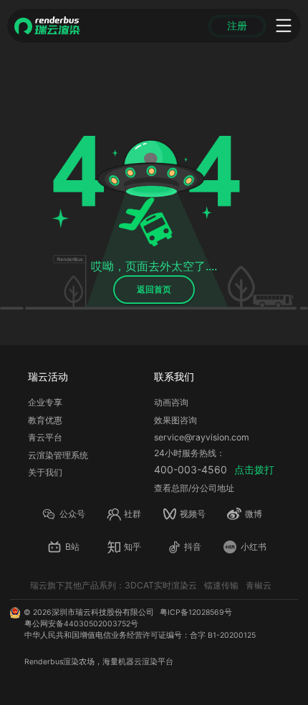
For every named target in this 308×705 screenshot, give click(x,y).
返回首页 (154, 289)
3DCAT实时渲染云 (161, 585)
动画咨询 (171, 402)
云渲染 (146, 661)
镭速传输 (221, 585)
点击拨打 (254, 469)
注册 (237, 25)
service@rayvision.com (201, 437)
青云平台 (45, 437)
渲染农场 (79, 661)
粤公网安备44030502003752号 (81, 623)
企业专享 (45, 402)
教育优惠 (45, 420)
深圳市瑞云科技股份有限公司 (103, 612)
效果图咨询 (175, 420)
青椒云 (258, 585)
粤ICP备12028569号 (196, 612)
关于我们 (45, 472)
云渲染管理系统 (58, 455)
